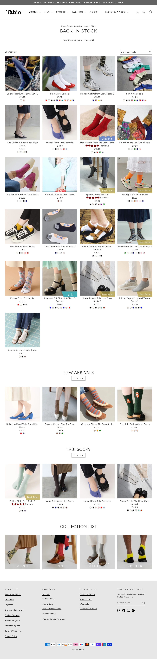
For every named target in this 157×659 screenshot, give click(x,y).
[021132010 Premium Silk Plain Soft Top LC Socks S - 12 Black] (56, 307)
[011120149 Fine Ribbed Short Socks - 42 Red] (25, 253)
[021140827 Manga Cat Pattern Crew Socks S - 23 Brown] (96, 100)
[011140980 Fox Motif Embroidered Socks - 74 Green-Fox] (137, 430)
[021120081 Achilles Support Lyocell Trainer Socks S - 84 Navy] (133, 307)
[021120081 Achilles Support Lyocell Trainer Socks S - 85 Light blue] (141, 307)
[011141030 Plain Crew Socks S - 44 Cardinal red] (46, 100)
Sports (61, 12)
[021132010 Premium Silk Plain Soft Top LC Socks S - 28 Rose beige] (61, 307)
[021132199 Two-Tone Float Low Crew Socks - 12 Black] (24, 201)
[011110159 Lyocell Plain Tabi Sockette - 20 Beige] (58, 149)
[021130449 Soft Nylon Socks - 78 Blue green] (135, 100)
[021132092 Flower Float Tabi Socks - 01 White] (21, 305)
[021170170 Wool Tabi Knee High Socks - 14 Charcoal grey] (61, 507)
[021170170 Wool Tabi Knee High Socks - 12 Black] (58, 507)
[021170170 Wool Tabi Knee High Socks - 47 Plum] (66, 507)
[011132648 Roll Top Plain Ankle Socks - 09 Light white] (126, 201)
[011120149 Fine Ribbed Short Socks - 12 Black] (19, 253)
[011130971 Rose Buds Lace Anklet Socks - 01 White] (19, 356)
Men (48, 12)
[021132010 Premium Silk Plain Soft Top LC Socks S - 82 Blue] (64, 307)
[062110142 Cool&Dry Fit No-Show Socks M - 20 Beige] (64, 253)
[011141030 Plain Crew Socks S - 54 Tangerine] (65, 100)
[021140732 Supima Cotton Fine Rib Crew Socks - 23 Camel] (57, 433)
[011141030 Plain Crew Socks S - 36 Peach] (68, 100)
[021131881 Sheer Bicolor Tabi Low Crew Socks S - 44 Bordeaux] (104, 307)
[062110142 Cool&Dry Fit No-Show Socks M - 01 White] (58, 253)
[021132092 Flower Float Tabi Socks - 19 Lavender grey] (26, 305)
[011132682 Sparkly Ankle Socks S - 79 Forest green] (104, 204)
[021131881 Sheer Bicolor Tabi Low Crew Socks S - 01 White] (93, 307)
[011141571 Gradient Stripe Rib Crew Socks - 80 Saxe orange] (97, 430)
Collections (73, 26)
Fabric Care (47, 604)
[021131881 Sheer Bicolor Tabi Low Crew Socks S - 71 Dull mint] (101, 307)
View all (78, 378)
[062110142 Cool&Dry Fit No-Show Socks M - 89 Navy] (56, 253)
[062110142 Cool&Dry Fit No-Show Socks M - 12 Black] (61, 253)
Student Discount (12, 615)
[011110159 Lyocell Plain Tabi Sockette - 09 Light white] (53, 149)
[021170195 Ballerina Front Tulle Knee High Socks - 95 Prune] (24, 433)
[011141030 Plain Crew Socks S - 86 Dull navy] (73, 100)
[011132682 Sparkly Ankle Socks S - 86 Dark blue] (96, 204)
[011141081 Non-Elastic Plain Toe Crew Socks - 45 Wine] (97, 152)
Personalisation (49, 613)
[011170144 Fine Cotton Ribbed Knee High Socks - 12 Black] (21, 152)
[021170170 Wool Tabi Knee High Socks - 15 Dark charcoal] (53, 507)
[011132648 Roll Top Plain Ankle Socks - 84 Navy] (143, 201)
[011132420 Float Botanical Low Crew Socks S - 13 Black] (139, 253)
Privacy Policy (11, 636)
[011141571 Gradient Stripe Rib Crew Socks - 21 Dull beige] (94, 430)
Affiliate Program (12, 625)
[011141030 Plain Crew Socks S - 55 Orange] (70, 100)
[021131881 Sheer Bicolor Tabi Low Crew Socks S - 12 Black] (96, 307)
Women (34, 12)
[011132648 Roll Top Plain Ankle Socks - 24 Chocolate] (135, 201)
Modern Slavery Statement (54, 619)
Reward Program (12, 620)
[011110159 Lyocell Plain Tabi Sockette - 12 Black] (56, 149)
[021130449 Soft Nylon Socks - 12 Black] (126, 100)
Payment (9, 604)
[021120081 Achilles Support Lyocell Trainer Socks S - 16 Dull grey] (136, 307)
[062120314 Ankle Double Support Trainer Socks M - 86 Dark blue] (93, 256)
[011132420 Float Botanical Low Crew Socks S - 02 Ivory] (130, 253)
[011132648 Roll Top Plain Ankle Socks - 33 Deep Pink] (137, 201)
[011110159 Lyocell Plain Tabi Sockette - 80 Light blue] (66, 149)
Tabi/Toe (78, 12)
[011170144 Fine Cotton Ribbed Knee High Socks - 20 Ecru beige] (24, 152)
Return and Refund (13, 594)
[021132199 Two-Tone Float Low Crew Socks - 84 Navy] (26, 201)
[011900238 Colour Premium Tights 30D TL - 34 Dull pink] (24, 100)
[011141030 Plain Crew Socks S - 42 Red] (60, 100)
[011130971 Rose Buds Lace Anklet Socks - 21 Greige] (25, 356)
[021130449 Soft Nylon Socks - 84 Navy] (137, 100)
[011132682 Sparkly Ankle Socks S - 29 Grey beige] (93, 204)
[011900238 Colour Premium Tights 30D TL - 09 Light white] (21, 100)
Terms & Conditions (13, 631)
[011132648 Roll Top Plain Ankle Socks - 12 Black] (129, 201)
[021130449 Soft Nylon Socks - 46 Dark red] (132, 100)
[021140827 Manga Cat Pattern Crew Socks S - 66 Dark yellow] (98, 100)
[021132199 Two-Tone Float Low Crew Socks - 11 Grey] (21, 201)
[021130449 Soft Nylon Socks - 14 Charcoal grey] (129, 100)
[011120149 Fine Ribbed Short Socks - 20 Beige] (22, 253)
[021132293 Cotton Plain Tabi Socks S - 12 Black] (22, 510)
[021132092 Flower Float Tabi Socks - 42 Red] (18, 305)
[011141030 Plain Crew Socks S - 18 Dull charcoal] (54, 100)
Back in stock (85, 26)
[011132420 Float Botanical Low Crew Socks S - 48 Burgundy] (144, 253)
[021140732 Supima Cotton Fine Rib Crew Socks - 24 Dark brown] (60, 433)
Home (63, 26)
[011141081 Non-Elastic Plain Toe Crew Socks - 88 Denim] (103, 152)
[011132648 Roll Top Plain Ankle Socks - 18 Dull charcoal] (132, 201)
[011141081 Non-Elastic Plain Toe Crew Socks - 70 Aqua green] (100, 152)
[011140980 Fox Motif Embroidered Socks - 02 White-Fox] (132, 430)
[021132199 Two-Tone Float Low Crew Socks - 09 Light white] (18, 201)
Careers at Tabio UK (88, 608)
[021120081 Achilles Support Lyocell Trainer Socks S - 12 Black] (139, 307)
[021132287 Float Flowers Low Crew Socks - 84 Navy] (137, 149)
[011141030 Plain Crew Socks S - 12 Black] (51, 100)
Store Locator (86, 599)
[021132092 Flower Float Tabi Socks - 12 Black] (24, 305)
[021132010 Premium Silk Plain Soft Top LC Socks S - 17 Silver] (53, 307)
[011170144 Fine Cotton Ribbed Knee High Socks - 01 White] (18, 152)
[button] (92, 145)
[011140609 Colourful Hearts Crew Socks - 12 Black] (61, 201)
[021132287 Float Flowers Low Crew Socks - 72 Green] (135, 149)
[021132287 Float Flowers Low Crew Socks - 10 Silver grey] (129, 149)
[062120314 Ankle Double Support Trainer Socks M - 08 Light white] (98, 256)
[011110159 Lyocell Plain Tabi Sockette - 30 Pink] (61, 149)
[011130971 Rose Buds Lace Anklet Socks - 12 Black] (22, 356)
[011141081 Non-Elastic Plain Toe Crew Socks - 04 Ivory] (92, 152)
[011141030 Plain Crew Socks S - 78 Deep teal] (62, 100)
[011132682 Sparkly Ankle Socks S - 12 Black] (90, 204)
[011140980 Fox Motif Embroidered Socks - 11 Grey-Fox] (135, 430)
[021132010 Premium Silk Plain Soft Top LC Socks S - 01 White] (58, 307)
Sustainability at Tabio (51, 608)
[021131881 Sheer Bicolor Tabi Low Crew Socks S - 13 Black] (90, 307)
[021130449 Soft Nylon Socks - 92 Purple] (143, 100)
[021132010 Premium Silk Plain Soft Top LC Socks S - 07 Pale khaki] (66, 307)
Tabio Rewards (115, 12)
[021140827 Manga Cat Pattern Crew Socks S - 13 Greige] (101, 100)
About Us (46, 594)
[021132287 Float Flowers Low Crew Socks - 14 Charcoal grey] (132, 149)
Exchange (9, 599)
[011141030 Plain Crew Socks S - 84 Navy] (57, 100)
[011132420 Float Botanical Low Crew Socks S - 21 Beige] (128, 253)
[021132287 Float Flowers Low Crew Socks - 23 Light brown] (140, 149)
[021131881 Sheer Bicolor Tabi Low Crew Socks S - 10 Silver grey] (98, 307)
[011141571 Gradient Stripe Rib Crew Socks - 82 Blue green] (100, 430)
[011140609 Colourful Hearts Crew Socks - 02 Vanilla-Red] (58, 201)
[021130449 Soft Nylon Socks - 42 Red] (140, 100)
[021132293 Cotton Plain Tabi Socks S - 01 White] (19, 510)
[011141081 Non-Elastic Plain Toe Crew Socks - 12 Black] (94, 152)
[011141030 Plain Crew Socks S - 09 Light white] (49, 100)
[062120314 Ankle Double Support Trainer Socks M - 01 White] (96, 256)
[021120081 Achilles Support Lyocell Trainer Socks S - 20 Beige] (128, 307)
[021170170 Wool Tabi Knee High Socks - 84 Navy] (56, 507)
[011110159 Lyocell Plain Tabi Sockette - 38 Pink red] (64, 149)
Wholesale (84, 604)
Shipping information (14, 610)
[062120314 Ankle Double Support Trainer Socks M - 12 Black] (101, 256)
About (94, 12)
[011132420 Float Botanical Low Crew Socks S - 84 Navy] (133, 253)
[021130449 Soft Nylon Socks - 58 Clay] (145, 100)
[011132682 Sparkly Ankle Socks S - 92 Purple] (101, 204)
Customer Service (87, 594)
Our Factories (48, 598)
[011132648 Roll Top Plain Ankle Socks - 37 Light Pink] (140, 201)
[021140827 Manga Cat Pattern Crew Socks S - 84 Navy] (93, 100)
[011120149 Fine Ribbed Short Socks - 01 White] (17, 253)
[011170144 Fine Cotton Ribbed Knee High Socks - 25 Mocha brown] (26, 152)
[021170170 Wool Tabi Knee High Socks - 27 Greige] (64, 507)
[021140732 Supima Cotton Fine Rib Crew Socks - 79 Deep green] (62, 433)
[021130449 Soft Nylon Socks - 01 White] (124, 100)
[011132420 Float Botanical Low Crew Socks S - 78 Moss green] (125, 253)
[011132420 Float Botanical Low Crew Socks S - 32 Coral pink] (141, 253)
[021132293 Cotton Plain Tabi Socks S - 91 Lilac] (25, 510)
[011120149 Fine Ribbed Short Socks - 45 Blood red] (28, 253)
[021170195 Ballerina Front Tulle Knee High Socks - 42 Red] (21, 433)
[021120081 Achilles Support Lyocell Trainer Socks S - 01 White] (130, 307)
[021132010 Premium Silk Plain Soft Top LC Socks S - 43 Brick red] (69, 307)
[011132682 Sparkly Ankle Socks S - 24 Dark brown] (98, 204)
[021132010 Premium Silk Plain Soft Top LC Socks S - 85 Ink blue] (50, 307)
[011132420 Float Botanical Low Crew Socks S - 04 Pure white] (136, 253)
